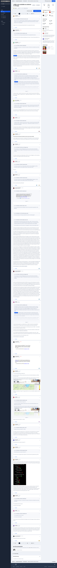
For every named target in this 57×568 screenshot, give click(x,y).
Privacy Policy (17, 566)
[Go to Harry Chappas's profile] (14, 100)
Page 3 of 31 (32, 13)
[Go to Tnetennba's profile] (14, 144)
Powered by (51, 566)
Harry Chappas (17, 100)
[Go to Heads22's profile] (13, 8)
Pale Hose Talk (26, 8)
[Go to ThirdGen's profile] (14, 525)
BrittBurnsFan (24, 219)
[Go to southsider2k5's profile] (14, 30)
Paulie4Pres (16, 15)
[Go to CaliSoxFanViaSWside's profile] (14, 188)
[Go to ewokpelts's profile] (14, 495)
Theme (14, 566)
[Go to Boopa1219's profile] (14, 440)
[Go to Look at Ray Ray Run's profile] (14, 536)
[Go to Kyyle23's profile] (50, 15)
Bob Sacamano (25, 213)
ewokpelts (16, 495)
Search (3, 3)
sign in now (30, 547)
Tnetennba (16, 144)
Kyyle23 (52, 15)
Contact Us (21, 566)
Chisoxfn (23, 103)
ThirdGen (16, 525)
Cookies (24, 566)
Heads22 (16, 8)
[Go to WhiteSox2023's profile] (50, 12)
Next (27, 13)
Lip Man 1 (16, 117)
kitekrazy (16, 174)
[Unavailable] (26, 408)
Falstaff (24, 45)
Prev (15, 13)
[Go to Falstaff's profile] (14, 302)
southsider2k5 (17, 341)
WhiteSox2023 (52, 12)
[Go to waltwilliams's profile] (14, 42)
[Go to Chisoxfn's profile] (14, 71)
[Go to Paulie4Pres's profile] (14, 16)
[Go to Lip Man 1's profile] (14, 118)
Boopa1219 (16, 439)
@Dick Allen (15, 55)
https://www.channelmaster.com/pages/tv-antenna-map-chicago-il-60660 (23, 136)
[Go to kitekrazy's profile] (14, 175)
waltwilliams (16, 42)
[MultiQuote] (13, 27)
